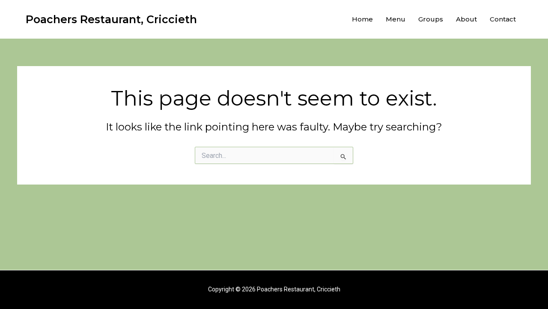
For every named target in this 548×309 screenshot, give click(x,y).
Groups (430, 19)
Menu (395, 19)
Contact (503, 19)
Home (362, 19)
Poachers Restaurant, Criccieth (111, 19)
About (466, 19)
